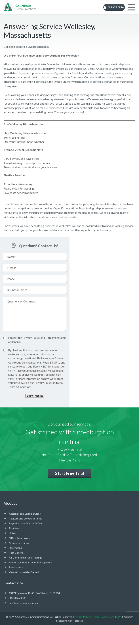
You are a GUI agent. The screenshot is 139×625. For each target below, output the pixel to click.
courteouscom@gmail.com (24, 602)
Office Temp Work (19, 538)
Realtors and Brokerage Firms (25, 518)
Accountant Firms (19, 542)
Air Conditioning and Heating (25, 557)
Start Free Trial (69, 473)
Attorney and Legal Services (25, 513)
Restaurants (16, 567)
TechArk (78, 620)
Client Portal (116, 7)
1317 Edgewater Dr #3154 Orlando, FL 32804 (34, 593)
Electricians (15, 547)
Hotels (12, 533)
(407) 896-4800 (17, 598)
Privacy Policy (31, 337)
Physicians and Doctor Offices (26, 523)
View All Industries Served (24, 572)
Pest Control (16, 552)
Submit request (35, 395)
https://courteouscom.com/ (30, 370)
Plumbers (14, 528)
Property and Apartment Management (30, 562)
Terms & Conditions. (20, 386)
